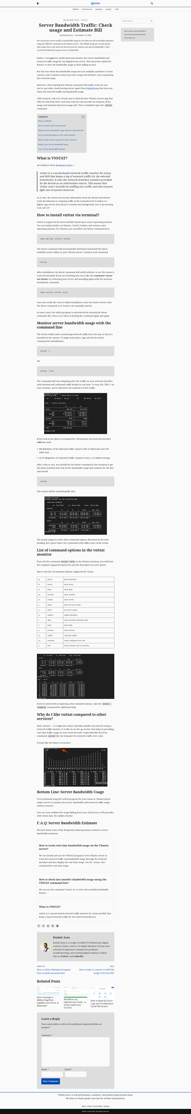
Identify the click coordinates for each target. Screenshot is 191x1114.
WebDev (76, 9)
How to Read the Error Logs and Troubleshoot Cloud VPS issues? (102, 1003)
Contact (89, 1106)
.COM (116, 9)
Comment (47, 1035)
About (84, 1106)
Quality (108, 9)
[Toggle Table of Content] (81, 117)
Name (45, 1069)
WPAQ (76, 20)
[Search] (152, 3)
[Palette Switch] (38, 3)
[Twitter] (43, 926)
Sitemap (106, 1106)
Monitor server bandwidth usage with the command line (61, 130)
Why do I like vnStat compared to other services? (57, 140)
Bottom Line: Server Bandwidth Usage (53, 144)
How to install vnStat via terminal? (52, 126)
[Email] (57, 926)
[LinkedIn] (48, 926)
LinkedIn (78, 956)
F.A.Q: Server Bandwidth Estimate (51, 149)
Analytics (98, 9)
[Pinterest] (53, 926)
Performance (87, 9)
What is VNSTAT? (45, 121)
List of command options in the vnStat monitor (56, 135)
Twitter (65, 956)
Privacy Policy (97, 1106)
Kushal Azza (67, 35)
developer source (64, 165)
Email (68, 1069)
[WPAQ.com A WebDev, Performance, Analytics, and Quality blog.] (95, 3)
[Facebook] (39, 926)
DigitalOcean (92, 88)
